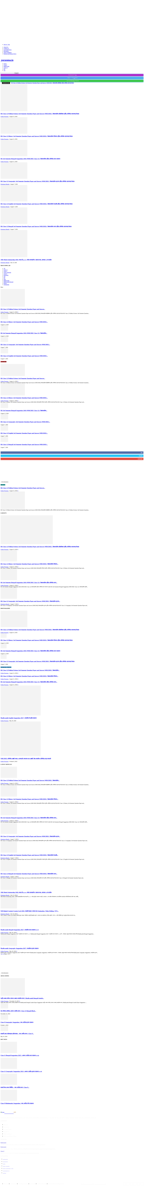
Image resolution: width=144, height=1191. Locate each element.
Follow (140, 455)
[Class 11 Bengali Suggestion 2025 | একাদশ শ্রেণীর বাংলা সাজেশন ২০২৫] (9, 1052)
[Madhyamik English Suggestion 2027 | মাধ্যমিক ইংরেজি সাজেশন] (21, 715)
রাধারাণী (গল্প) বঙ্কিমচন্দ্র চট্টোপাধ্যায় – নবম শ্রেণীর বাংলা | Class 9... (17, 1033)
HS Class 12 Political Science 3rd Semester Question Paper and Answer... (23, 309)
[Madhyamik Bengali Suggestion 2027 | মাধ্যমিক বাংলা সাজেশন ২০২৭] (9, 926)
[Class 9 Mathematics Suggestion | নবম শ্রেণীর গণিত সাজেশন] (9, 1100)
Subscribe (140, 458)
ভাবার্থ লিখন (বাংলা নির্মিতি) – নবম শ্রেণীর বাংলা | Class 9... (15, 1087)
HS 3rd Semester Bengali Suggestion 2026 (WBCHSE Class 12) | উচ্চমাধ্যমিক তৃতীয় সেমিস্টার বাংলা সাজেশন (30, 158)
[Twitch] (135, 1183)
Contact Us (6, 48)
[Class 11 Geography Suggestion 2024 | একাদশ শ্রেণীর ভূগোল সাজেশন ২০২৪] (9, 1068)
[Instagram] (128, 1183)
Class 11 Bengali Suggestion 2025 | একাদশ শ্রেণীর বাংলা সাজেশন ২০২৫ (20, 1055)
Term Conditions (8, 52)
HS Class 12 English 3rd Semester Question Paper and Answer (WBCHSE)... (24, 356)
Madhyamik (6, 66)
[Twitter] (138, 1183)
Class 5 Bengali (7, 272)
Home (5, 63)
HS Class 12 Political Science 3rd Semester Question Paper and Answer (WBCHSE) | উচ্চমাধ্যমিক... (30, 670)
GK (4, 70)
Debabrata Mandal (5, 184)
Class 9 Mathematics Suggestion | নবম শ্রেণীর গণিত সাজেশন (17, 1103)
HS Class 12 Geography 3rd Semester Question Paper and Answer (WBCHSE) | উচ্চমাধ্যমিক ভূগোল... (30, 601)
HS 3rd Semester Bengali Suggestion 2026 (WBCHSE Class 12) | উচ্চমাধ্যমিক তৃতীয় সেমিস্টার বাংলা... (29, 582)
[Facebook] (124, 1183)
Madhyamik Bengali (8, 282)
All (4, 268)
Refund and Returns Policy (10, 53)
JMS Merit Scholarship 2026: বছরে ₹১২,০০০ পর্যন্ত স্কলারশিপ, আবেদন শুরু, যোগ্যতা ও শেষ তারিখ (26, 259)
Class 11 (6, 67)
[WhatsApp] (142, 1183)
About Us (6, 47)
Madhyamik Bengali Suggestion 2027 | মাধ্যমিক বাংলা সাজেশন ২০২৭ (20, 930)
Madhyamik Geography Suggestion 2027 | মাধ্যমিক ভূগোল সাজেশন (19, 948)
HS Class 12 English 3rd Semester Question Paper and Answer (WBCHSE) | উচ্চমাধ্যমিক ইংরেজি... (29, 855)
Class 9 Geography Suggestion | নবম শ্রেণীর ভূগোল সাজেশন (17, 1022)
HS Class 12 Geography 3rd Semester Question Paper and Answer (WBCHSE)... (25, 344)
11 (3, 954)
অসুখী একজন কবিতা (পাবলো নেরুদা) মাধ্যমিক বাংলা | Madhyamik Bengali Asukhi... (22, 998)
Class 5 (5, 271)
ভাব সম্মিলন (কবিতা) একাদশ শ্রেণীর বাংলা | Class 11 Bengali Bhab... (18, 1011)
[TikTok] (131, 1183)
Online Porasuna (4, 116)
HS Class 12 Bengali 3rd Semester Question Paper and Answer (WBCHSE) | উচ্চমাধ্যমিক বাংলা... (29, 873)
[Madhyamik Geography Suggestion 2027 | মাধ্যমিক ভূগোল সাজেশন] (9, 945)
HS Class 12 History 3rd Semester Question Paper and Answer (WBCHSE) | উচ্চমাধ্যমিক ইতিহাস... (29, 564)
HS (4, 69)
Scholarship (6, 284)
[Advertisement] (20, 473)
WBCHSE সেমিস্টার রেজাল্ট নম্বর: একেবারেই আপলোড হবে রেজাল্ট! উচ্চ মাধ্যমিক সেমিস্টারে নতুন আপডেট (26, 758)
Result (5, 283)
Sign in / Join (7, 44)
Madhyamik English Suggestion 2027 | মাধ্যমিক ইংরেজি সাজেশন (19, 718)
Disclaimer (6, 51)
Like (141, 452)
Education (6, 275)
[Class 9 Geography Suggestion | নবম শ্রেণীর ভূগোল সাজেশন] (4, 1019)
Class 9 (5, 65)
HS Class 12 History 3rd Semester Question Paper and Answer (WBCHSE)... (24, 322)
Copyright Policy (8, 49)
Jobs (5, 279)
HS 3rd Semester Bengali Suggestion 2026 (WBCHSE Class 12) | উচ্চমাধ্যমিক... (24, 333)
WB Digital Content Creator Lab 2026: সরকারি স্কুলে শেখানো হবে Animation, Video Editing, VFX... (30, 911)
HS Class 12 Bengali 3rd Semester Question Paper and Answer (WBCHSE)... (24, 444)
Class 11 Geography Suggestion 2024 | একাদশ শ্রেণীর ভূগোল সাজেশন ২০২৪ (21, 1071)
